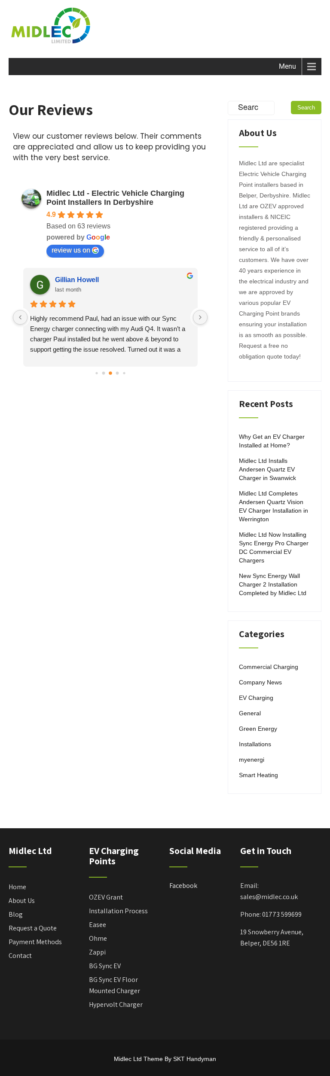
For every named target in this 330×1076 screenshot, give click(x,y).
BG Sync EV (105, 965)
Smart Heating (258, 775)
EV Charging (256, 697)
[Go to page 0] (96, 373)
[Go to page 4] (124, 373)
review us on (71, 250)
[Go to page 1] (103, 372)
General (250, 713)
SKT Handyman (194, 1058)
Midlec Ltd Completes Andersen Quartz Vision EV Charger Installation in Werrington (273, 506)
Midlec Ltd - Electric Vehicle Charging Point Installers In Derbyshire (115, 198)
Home (17, 886)
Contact (20, 955)
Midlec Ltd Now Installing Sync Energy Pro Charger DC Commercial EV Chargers (274, 547)
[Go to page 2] (110, 373)
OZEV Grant (106, 897)
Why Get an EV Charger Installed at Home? (272, 441)
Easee (97, 924)
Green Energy (258, 728)
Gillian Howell (77, 279)
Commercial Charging (268, 666)
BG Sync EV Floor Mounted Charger (114, 985)
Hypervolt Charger (116, 1004)
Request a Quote (33, 928)
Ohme (98, 938)
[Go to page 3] (117, 372)
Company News (260, 682)
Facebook (183, 885)
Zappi (97, 952)
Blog (16, 914)
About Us (22, 900)
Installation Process (118, 910)
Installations (255, 744)
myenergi (251, 759)
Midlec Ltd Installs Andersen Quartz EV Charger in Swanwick (267, 469)
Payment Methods (35, 941)
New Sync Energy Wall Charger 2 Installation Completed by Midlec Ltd (272, 584)
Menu (287, 66)
